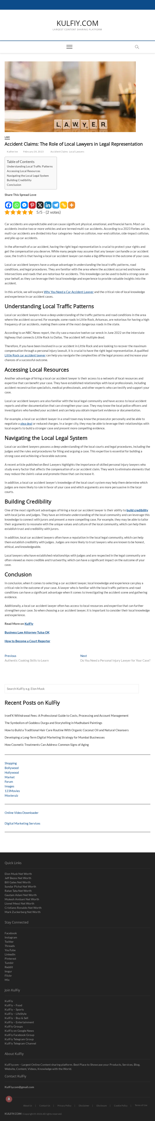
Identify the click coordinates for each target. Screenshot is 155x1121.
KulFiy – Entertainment (19, 1022)
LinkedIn (10, 954)
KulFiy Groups (14, 1026)
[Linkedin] (47, 203)
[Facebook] (8, 203)
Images (9, 786)
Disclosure (101, 1105)
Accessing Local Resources (23, 171)
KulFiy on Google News (19, 1030)
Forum (9, 781)
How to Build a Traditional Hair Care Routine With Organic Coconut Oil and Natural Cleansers (67, 730)
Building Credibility (19, 180)
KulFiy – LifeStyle (15, 1013)
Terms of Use (141, 1105)
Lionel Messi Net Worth (19, 903)
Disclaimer (84, 1105)
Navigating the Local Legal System (28, 175)
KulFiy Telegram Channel (20, 1043)
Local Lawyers (76, 151)
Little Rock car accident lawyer (25, 355)
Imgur (8, 971)
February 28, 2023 (33, 151)
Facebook (11, 933)
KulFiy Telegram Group (19, 1039)
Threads (10, 946)
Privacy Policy (64, 1105)
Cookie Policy (121, 1105)
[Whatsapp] (16, 203)
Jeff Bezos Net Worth (18, 878)
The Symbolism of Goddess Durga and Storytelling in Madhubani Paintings (53, 723)
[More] (71, 203)
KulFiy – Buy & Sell (16, 1018)
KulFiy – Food (13, 1005)
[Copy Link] (63, 203)
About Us (27, 1105)
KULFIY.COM (77, 23)
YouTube (10, 950)
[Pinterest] (32, 203)
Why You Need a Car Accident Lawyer (69, 292)
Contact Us (44, 1105)
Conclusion (14, 184)
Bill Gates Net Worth (18, 882)
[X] (40, 203)
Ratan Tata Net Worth (18, 890)
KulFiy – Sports (14, 1009)
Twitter (9, 941)
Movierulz (11, 795)
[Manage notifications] (9, 1099)
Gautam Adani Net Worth (21, 895)
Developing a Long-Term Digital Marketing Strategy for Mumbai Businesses (55, 737)
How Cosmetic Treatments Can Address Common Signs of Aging (47, 744)
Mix (7, 979)
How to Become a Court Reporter (27, 641)
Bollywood (12, 768)
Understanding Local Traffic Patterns (30, 166)
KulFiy (29, 623)
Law (7, 137)
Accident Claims (59, 151)
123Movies (12, 791)
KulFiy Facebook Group (19, 1035)
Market (10, 777)
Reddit (9, 967)
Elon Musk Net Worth (18, 873)
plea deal (26, 423)
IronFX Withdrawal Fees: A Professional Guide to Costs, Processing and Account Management (67, 715)
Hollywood (12, 772)
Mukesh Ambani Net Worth (22, 899)
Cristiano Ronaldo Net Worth (23, 907)
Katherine (12, 151)
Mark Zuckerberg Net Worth (23, 912)
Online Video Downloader (22, 812)
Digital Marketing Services (22, 823)
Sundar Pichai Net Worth (20, 886)
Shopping (11, 763)
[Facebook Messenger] (24, 203)
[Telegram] (55, 203)
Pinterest (10, 958)
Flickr (8, 975)
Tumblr (9, 962)
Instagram (11, 937)
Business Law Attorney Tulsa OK (27, 632)
